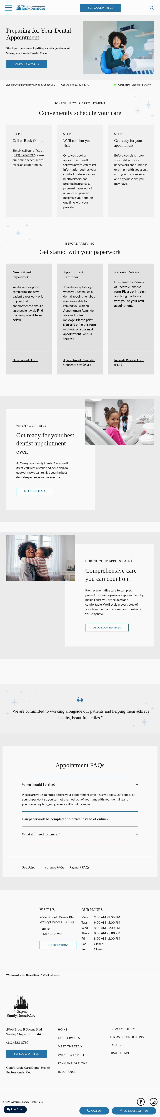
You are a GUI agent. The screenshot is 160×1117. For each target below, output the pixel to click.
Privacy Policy (122, 1029)
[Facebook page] (141, 1102)
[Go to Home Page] (30, 7)
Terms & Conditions (127, 1037)
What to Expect (71, 1055)
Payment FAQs (79, 867)
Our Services (69, 1038)
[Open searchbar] (151, 7)
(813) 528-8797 (80, 84)
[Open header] (8, 7)
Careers (116, 1045)
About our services (107, 627)
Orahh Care (120, 1053)
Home (63, 1029)
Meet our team (34, 490)
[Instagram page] (154, 1102)
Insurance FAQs (53, 867)
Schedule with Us (100, 7)
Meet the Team (70, 1046)
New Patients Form (25, 360)
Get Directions (58, 944)
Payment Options (73, 1063)
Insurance (67, 1071)
